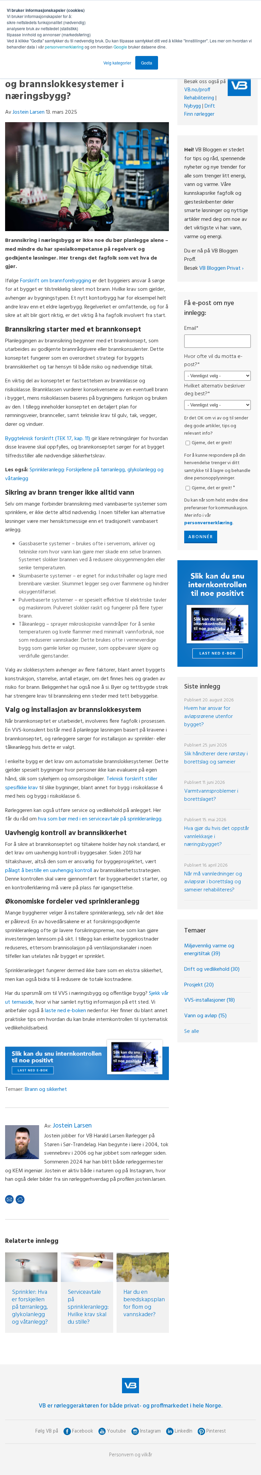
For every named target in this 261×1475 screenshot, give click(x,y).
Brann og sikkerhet (46, 1089)
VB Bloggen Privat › (221, 268)
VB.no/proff (197, 90)
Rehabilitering (199, 98)
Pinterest (216, 1431)
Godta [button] (146, 62)
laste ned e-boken (65, 1010)
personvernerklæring (64, 47)
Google (121, 47)
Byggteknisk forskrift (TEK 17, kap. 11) (47, 438)
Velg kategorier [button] (117, 62)
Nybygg (192, 106)
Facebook (82, 1431)
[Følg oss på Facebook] (67, 1431)
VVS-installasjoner (209, 1000)
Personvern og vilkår (130, 1455)
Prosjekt (199, 985)
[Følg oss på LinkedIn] (170, 1431)
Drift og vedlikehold (212, 969)
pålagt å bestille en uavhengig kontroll (48, 870)
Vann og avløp (205, 1015)
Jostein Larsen (29, 112)
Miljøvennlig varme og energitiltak (209, 950)
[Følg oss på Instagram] (135, 1431)
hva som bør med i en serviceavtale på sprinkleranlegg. (100, 819)
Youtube (116, 1431)
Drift (210, 106)
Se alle (191, 1031)
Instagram (150, 1431)
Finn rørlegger (199, 114)
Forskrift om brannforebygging (55, 281)
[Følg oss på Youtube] (102, 1431)
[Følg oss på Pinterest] (201, 1431)
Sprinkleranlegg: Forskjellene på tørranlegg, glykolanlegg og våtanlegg (84, 474)
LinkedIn (183, 1431)
